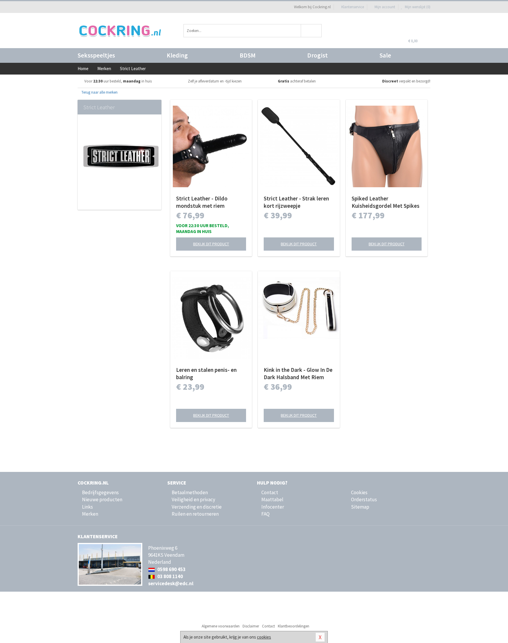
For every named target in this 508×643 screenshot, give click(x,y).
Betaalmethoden (190, 492)
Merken (90, 514)
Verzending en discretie (197, 507)
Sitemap (360, 507)
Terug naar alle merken (99, 92)
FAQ (265, 514)
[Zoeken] (311, 30)
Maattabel (272, 499)
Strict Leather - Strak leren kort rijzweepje (296, 202)
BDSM (247, 55)
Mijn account (385, 6)
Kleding (177, 55)
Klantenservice (352, 6)
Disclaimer (251, 626)
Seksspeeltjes (96, 55)
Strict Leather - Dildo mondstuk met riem (202, 202)
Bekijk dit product (211, 244)
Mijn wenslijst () (417, 6)
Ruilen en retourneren (195, 514)
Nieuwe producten (102, 499)
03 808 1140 (169, 576)
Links (87, 507)
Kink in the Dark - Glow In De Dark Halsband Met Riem (298, 373)
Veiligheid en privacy (193, 499)
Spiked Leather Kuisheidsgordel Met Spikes (386, 202)
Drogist (317, 55)
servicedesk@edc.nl (170, 583)
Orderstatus (364, 499)
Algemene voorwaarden (221, 626)
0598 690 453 (171, 569)
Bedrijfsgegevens (100, 492)
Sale (385, 55)
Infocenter (272, 507)
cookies (264, 637)
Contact (269, 492)
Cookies (359, 492)
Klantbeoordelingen (293, 626)
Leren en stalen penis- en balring (206, 373)
